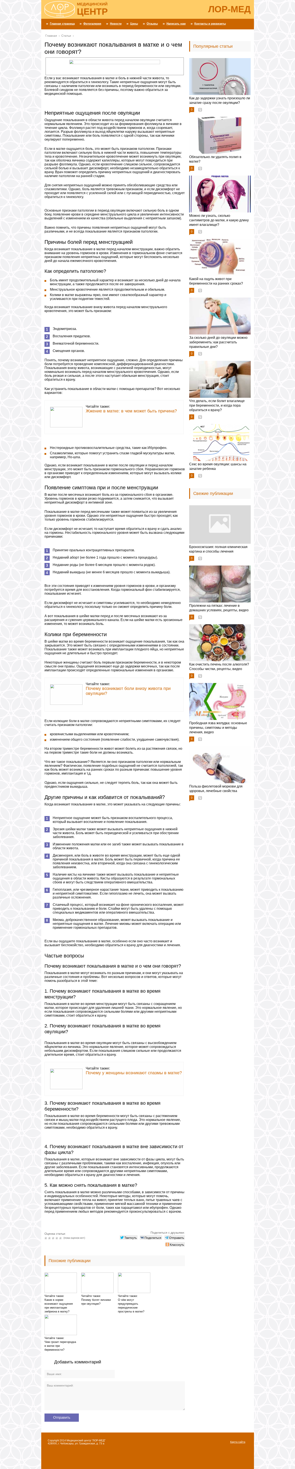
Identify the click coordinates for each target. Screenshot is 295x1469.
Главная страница (62, 23)
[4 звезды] (57, 1238)
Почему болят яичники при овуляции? (96, 1301)
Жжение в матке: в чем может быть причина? (131, 411)
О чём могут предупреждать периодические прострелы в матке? (131, 1305)
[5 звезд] (61, 1238)
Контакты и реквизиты (210, 23)
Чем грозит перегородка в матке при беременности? (60, 1345)
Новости (116, 23)
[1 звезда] (46, 1238)
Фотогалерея (92, 23)
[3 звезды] (54, 1238)
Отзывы (152, 23)
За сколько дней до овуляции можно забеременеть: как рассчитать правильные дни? (218, 342)
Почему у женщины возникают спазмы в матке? (134, 1072)
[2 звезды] (50, 1238)
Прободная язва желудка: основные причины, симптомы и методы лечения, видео (218, 727)
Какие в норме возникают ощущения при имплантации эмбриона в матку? (58, 1305)
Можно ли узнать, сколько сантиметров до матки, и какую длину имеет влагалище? (219, 220)
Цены (134, 23)
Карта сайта (237, 1442)
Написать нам (176, 23)
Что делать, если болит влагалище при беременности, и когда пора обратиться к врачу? (217, 405)
